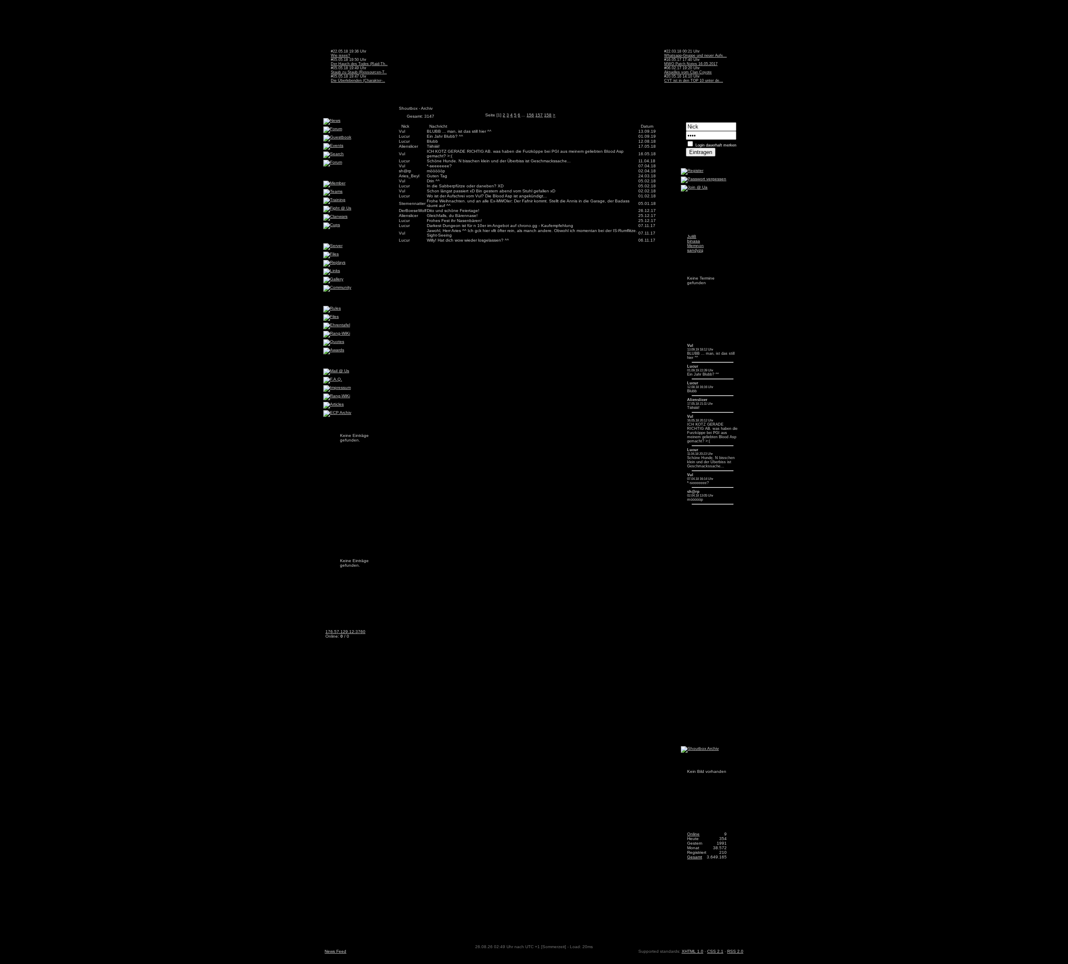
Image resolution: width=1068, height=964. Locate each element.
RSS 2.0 (735, 951)
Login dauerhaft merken (715, 145)
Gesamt (694, 857)
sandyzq (695, 250)
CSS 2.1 (715, 951)
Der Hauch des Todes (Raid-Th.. (359, 64)
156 (530, 115)
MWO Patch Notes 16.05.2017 (691, 64)
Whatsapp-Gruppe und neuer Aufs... (695, 55)
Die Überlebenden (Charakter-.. (358, 80)
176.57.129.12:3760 (345, 631)
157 (539, 115)
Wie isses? (340, 55)
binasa (693, 241)
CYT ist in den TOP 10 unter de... (693, 80)
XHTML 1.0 (692, 951)
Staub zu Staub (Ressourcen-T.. (359, 72)
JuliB (691, 236)
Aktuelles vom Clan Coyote (688, 72)
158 (548, 115)
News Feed (335, 951)
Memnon (695, 245)
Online (693, 834)
